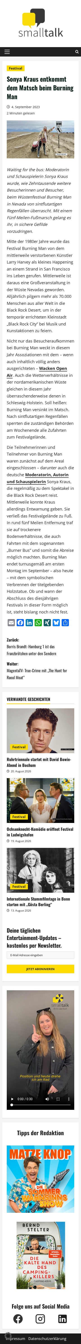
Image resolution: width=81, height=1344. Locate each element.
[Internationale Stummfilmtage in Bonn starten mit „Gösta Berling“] (40, 870)
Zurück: (31, 646)
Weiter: (37, 670)
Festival (15, 68)
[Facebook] (18, 1318)
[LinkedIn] (62, 1318)
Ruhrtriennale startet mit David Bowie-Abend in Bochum (39, 762)
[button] (7, 52)
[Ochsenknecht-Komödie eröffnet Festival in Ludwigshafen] (40, 800)
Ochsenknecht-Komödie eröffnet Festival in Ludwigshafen (40, 832)
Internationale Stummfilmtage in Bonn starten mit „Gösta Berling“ (38, 901)
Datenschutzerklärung (47, 1338)
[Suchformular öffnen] (77, 52)
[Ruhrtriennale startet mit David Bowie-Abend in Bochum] (40, 730)
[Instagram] (40, 1318)
